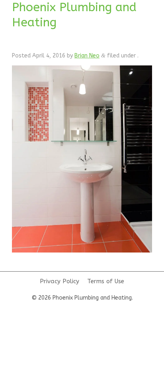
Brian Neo (87, 55)
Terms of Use (105, 281)
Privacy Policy (59, 281)
